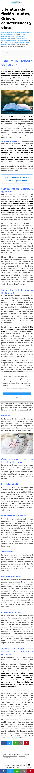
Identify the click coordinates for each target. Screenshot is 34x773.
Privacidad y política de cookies (17, 388)
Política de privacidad (10, 756)
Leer (17, 397)
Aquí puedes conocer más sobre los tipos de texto (17, 179)
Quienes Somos (8, 754)
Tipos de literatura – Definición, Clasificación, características (14, 36)
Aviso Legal (25, 754)
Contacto (17, 754)
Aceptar (17, 394)
